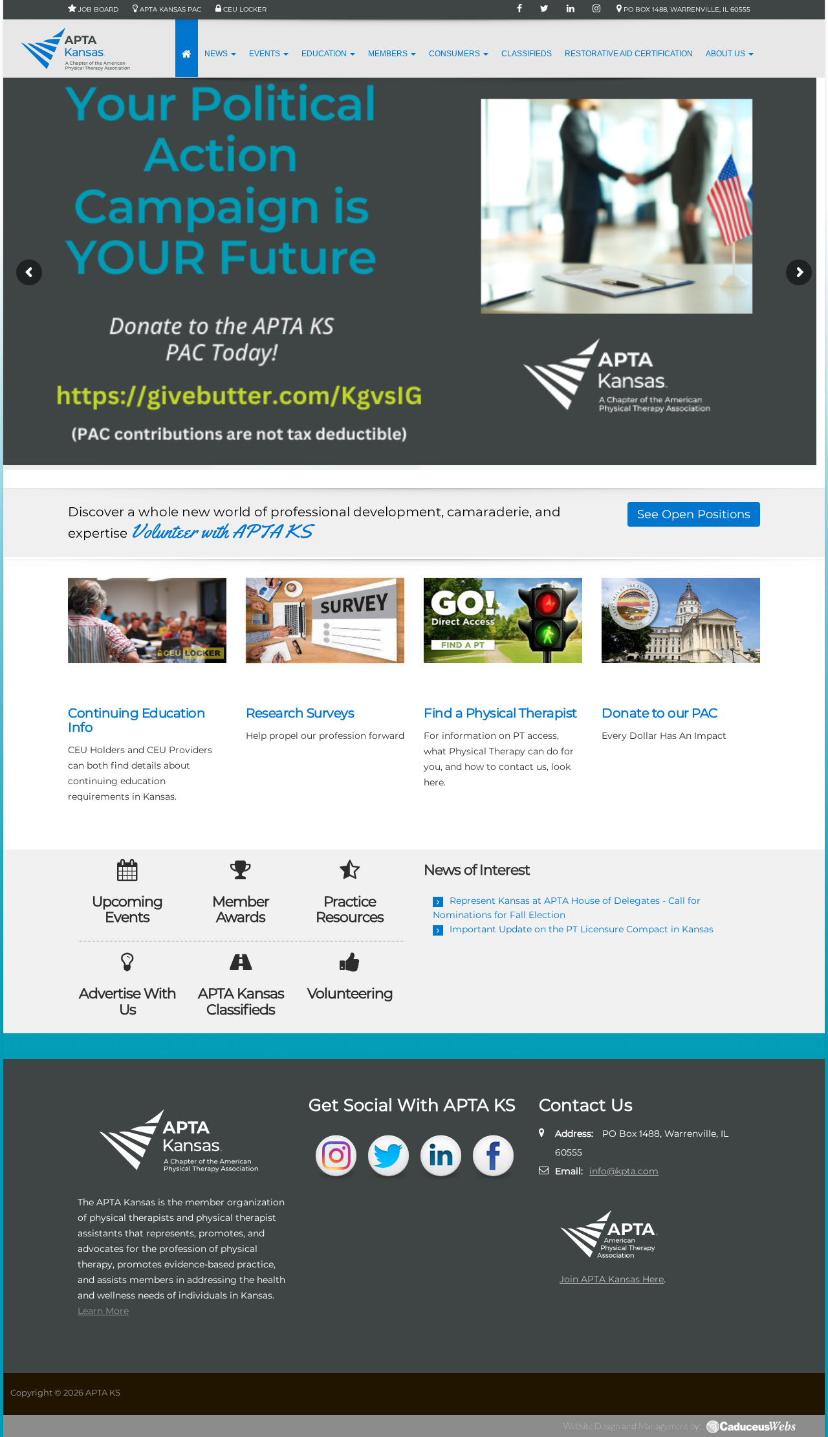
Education (325, 53)
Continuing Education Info (136, 720)
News (217, 53)
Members (388, 53)
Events (265, 53)
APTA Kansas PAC (169, 9)
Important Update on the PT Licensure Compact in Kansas (582, 929)
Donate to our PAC (659, 713)
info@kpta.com (624, 1171)
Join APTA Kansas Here (612, 1279)
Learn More (103, 1311)
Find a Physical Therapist (500, 713)
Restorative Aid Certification (629, 53)
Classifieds (526, 53)
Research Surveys (300, 713)
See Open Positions (693, 514)
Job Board (97, 9)
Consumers (455, 53)
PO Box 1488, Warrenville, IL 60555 (686, 9)
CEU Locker (244, 9)
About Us (726, 53)
